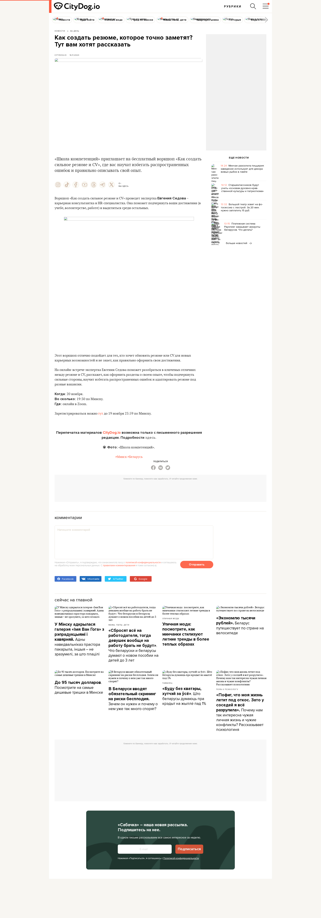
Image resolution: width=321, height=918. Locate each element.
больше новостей (237, 243)
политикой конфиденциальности (143, 562)
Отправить (197, 564)
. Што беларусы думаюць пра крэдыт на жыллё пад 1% (184, 696)
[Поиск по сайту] (253, 6)
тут (100, 414)
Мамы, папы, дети (118, 624)
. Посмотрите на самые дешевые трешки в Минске (79, 687)
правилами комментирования (119, 565)
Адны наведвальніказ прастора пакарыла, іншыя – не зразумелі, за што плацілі (79, 639)
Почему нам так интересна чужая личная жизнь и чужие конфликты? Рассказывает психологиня (240, 712)
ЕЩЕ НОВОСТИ (239, 157)
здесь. (150, 437)
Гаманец (167, 683)
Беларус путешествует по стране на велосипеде (240, 625)
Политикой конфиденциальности (181, 858)
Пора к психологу (227, 689)
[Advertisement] (236, 64)
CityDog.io (61, 55)
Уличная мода (170, 618)
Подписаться (189, 849)
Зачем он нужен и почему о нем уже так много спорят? (133, 698)
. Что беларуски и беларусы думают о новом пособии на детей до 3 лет (133, 645)
